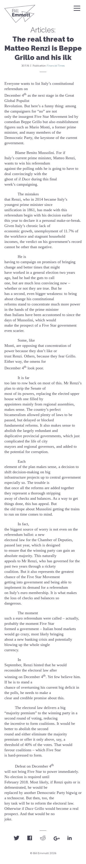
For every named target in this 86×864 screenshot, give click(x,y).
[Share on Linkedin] (69, 838)
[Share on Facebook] (29, 838)
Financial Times (56, 65)
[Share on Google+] (56, 838)
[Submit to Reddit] (43, 838)
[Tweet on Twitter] (16, 838)
